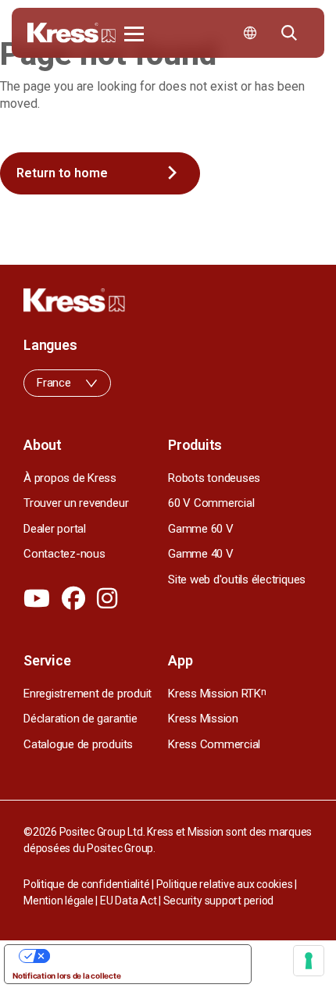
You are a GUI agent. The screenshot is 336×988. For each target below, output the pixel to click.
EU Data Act (128, 900)
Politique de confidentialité (86, 884)
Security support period (218, 900)
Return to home (62, 173)
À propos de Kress (69, 478)
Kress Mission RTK (217, 694)
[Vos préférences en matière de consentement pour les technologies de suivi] (308, 961)
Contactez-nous (64, 554)
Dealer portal (54, 529)
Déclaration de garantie (80, 719)
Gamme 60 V (201, 529)
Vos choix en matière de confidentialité (143, 956)
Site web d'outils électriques (237, 579)
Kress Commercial (214, 744)
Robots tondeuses (214, 478)
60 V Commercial (211, 503)
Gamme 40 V (201, 554)
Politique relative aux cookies (224, 884)
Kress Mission (203, 719)
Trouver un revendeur (75, 503)
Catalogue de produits (78, 744)
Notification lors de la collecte (66, 975)
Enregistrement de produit (87, 694)
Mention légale (58, 900)
